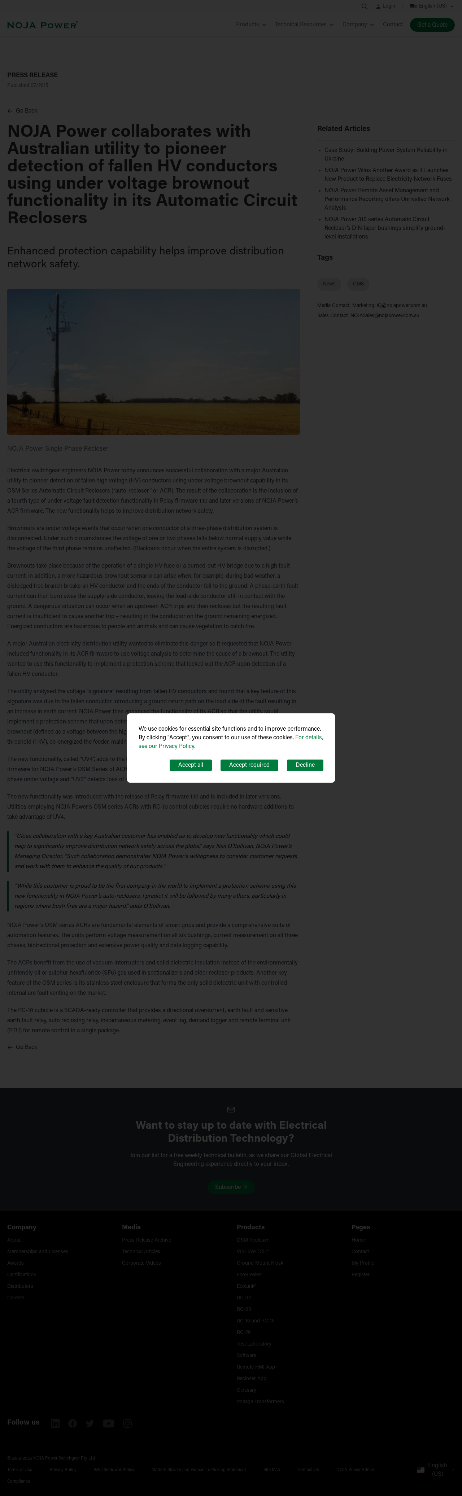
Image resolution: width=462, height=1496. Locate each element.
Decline (305, 765)
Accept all (190, 765)
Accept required (249, 765)
